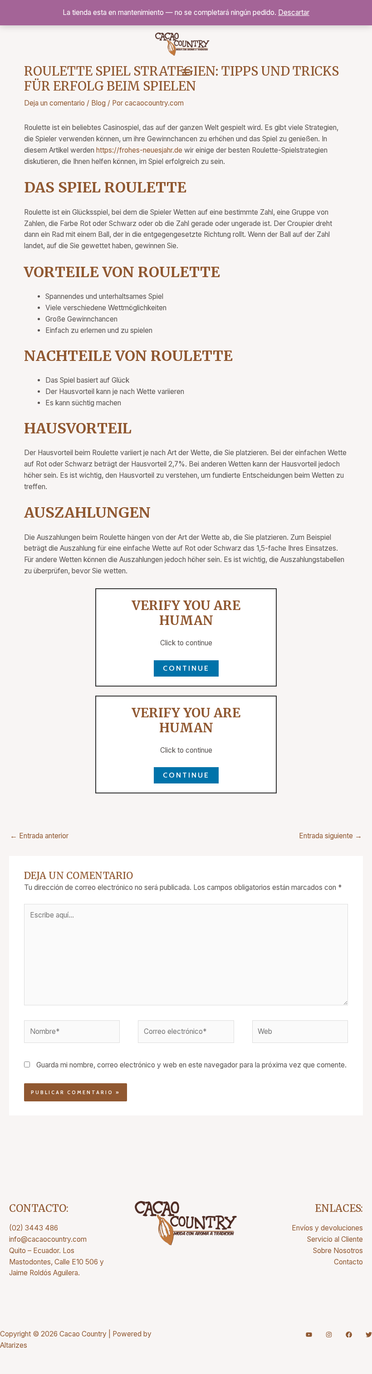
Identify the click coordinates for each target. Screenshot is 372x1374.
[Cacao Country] (182, 44)
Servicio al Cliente (335, 1239)
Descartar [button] (293, 12)
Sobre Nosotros (338, 1250)
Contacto (348, 1262)
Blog (98, 103)
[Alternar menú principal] (186, 72)
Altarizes (13, 1345)
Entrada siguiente (330, 835)
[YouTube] (309, 1334)
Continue (186, 668)
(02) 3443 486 (33, 1228)
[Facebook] (349, 1334)
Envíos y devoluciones (327, 1228)
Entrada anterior (39, 835)
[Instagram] (329, 1334)
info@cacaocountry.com (48, 1239)
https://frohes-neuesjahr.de (139, 150)
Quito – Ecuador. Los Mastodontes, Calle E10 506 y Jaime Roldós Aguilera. (56, 1262)
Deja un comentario (54, 103)
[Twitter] (369, 1334)
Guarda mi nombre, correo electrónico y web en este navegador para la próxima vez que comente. (191, 1065)
